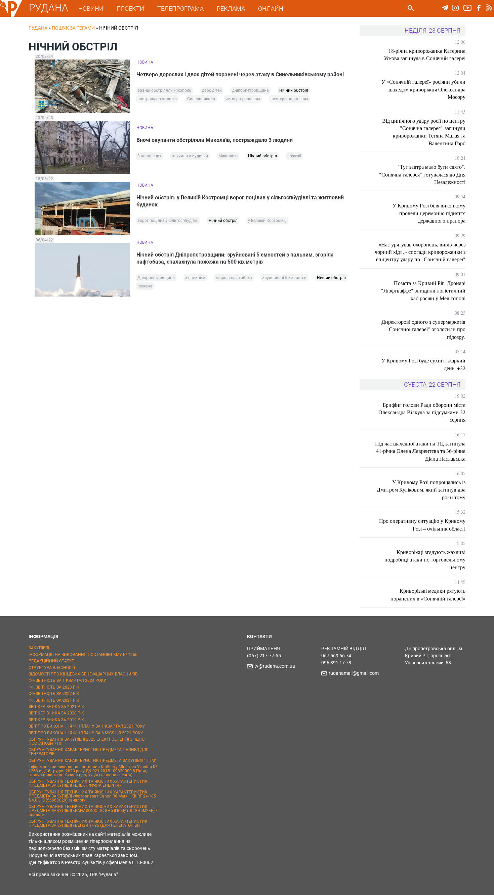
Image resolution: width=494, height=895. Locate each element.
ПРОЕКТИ (130, 8)
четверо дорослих (242, 98)
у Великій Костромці (267, 220)
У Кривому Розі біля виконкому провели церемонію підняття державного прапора (429, 213)
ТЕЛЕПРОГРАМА (180, 8)
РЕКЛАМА (231, 8)
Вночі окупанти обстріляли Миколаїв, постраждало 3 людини (214, 140)
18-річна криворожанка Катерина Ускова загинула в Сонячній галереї (424, 54)
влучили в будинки (190, 156)
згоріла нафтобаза (234, 277)
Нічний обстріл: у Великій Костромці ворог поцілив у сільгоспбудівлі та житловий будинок (240, 201)
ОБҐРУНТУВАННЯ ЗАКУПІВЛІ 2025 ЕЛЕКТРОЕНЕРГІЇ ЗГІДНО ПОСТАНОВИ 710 (87, 741)
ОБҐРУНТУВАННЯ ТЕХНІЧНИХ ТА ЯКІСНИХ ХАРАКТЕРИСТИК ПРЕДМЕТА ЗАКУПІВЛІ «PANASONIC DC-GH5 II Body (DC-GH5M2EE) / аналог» (93, 810)
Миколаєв (228, 156)
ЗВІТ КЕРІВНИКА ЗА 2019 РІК (56, 719)
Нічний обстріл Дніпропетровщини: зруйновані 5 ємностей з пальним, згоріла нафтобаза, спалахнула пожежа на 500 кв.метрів (235, 258)
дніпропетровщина (250, 90)
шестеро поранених (289, 98)
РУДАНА (48, 8)
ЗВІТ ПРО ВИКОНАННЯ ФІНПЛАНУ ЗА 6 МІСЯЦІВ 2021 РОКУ (86, 733)
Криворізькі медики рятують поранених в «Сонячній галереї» (427, 594)
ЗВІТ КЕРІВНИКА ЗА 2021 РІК (56, 706)
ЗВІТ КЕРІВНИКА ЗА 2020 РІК (56, 713)
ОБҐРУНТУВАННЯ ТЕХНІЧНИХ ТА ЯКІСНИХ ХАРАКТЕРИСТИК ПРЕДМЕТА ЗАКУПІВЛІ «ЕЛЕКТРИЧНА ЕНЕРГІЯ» (88, 783)
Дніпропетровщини (156, 277)
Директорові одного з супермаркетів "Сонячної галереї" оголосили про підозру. (423, 329)
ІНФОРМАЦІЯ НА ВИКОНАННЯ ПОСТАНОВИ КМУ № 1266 (83, 654)
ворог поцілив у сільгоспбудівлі (167, 220)
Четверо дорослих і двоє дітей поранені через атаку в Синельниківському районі (240, 74)
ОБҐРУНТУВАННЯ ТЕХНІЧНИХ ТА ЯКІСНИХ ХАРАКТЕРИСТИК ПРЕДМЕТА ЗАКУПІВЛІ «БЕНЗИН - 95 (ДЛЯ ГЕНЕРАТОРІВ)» (88, 823)
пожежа (145, 286)
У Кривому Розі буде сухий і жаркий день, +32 (423, 364)
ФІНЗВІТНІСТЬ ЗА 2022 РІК (54, 693)
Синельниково (201, 98)
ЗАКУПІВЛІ (39, 648)
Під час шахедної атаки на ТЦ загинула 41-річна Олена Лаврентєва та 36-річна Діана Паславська (420, 451)
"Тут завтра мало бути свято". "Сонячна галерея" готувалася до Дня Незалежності (422, 174)
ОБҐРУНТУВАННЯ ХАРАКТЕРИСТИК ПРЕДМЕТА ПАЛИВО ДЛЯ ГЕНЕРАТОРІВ (89, 751)
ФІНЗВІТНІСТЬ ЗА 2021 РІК (54, 700)
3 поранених (149, 156)
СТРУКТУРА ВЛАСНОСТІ (52, 667)
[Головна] (11, 15)
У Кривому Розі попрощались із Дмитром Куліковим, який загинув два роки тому (421, 489)
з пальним (195, 277)
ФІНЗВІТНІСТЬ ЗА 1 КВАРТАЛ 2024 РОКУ (67, 680)
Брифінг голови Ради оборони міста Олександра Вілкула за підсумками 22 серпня (421, 412)
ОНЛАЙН (270, 8)
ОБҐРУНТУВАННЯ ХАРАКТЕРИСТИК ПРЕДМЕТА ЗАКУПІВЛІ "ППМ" (92, 760)
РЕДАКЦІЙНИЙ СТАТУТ (51, 661)
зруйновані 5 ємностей (284, 277)
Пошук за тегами (73, 28)
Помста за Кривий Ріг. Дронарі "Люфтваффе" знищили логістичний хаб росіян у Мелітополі (423, 290)
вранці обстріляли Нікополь (164, 90)
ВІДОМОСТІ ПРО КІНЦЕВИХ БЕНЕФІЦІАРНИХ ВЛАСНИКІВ (83, 674)
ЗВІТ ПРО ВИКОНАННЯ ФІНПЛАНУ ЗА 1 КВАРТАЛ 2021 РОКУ (87, 726)
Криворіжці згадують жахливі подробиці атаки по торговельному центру (424, 559)
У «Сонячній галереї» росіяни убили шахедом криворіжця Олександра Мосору (423, 89)
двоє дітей (212, 90)
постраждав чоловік (157, 98)
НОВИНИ (91, 8)
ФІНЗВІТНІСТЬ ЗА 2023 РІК (54, 687)
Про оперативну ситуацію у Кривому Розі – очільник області (422, 524)
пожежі (294, 156)
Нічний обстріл (293, 90)
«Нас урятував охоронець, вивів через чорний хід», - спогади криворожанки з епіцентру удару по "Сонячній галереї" (420, 252)
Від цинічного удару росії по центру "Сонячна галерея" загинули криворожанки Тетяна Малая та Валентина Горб (423, 132)
